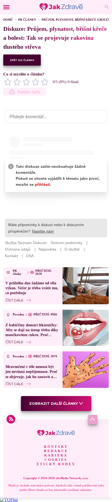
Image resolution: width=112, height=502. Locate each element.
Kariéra (56, 455)
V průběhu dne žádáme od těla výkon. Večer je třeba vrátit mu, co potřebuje (31, 288)
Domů (8, 19)
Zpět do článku (22, 60)
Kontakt (56, 447)
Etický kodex (56, 464)
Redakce (56, 451)
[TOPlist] (9, 499)
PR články (27, 19)
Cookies (56, 460)
